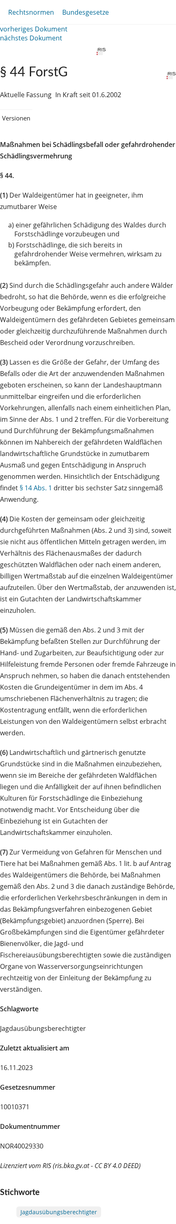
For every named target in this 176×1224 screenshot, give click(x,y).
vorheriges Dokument (34, 28)
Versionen (16, 118)
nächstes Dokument (31, 37)
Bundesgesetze (85, 12)
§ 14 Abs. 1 (36, 487)
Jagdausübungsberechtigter (58, 1212)
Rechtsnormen (31, 12)
